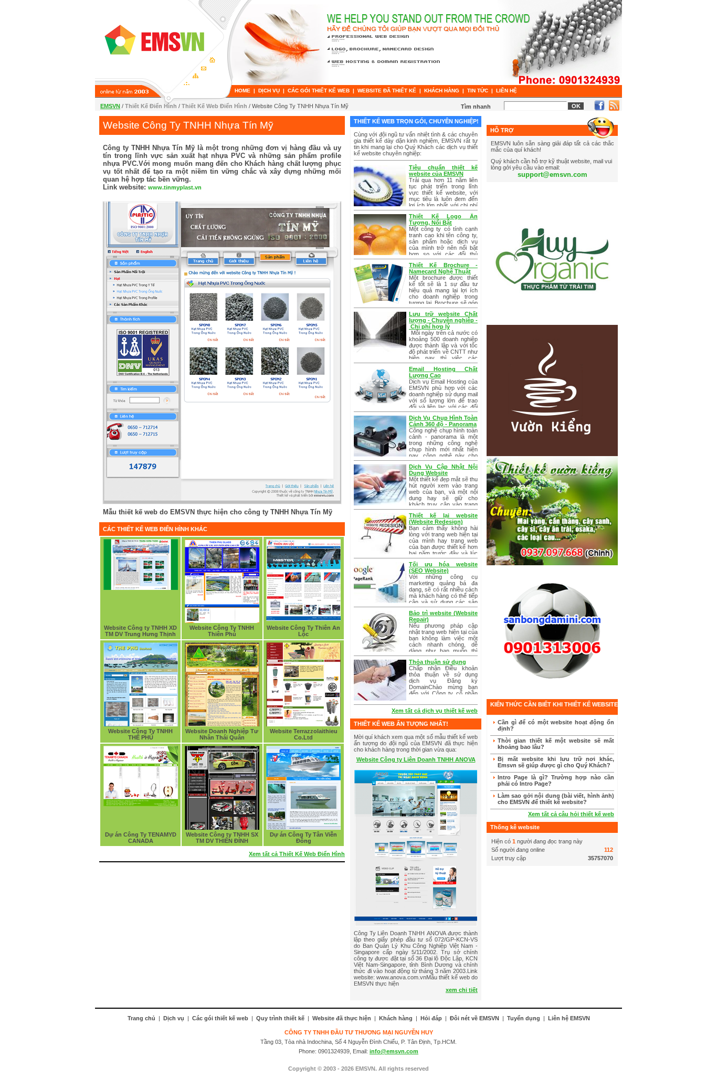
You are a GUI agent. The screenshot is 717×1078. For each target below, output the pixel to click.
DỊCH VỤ (269, 90)
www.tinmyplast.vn (175, 187)
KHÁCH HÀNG (441, 90)
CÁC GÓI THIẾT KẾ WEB (319, 90)
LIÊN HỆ (506, 90)
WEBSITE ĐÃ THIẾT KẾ (386, 90)
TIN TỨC (477, 90)
